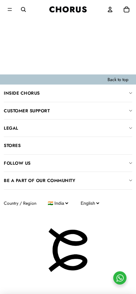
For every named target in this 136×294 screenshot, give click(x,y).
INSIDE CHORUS (22, 93)
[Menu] (10, 9)
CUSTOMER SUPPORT (27, 111)
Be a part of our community (39, 180)
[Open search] (23, 9)
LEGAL (11, 128)
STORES (12, 145)
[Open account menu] (110, 9)
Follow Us (17, 163)
